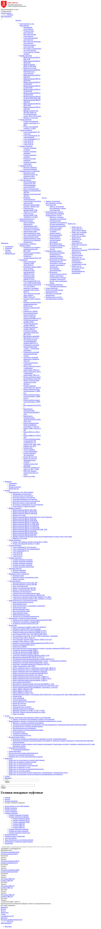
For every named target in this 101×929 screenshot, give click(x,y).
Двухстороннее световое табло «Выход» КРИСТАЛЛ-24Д (31, 295)
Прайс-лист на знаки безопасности (79, 236)
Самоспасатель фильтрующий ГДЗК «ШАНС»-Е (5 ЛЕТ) (30, 210)
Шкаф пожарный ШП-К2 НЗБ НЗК (24, 531)
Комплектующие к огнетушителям (29, 46)
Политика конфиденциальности (11, 919)
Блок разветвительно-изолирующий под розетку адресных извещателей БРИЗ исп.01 (32, 315)
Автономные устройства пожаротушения (28, 244)
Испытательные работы (54, 251)
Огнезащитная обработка (54, 284)
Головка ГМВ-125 (19, 825)
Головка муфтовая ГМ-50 (21, 818)
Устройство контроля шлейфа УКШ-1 (30, 321)
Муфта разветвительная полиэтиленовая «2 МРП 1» (31, 401)
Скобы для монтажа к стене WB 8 (30, 363)
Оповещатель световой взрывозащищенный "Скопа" (31, 353)
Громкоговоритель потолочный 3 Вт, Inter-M (32, 386)
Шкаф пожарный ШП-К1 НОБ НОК (25, 520)
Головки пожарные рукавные (29, 149)
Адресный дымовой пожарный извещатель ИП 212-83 (31, 332)
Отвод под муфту (29, 476)
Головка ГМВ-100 (19, 824)
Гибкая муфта (28, 448)
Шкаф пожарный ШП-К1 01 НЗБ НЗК (25, 522)
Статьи (90, 249)
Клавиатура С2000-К (30, 311)
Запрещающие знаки (30, 226)
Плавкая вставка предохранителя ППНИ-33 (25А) (29, 277)
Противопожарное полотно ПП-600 (29, 186)
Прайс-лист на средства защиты (77, 254)
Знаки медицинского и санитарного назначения (31, 228)
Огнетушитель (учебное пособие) (24, 506)
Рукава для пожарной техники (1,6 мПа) (30, 127)
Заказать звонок (6, 13)
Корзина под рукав (29, 68)
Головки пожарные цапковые (29, 156)
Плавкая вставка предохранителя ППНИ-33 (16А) (29, 272)
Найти (7, 782)
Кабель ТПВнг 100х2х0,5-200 (23, 689)
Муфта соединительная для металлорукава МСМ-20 (31, 382)
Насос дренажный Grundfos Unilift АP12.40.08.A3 (29, 263)
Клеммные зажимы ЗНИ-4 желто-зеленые (32, 267)
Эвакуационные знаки (31, 237)
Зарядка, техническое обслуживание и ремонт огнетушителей (54, 203)
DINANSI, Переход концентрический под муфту (30, 472)
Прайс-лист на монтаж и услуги (19, 767)
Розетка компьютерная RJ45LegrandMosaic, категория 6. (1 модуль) (31, 424)
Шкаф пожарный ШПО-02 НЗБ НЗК (29, 65)
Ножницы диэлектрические (29, 198)
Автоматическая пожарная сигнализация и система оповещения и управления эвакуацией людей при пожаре (58, 224)
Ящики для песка (29, 178)
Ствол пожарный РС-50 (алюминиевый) (31, 136)
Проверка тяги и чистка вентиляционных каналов (54, 298)
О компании (9, 246)
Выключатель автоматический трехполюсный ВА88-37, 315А (31, 411)
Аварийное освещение (57, 245)
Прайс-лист (72, 223)
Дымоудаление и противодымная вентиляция (55, 240)
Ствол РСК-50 (28, 144)
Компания (5, 243)
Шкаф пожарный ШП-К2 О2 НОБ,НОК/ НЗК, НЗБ (32, 97)
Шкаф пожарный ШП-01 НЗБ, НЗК (24, 510)
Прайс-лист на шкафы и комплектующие (79, 233)
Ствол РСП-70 (28, 142)
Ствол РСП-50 (28, 141)
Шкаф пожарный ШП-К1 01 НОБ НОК (32, 86)
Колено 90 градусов (30, 457)
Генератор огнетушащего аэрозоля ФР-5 (31, 253)
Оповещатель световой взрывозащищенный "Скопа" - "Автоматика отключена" (31, 347)
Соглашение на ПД (7, 916)
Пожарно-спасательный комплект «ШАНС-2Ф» (31, 205)
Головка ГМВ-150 (19, 827)
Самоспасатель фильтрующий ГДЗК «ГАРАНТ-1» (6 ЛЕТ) (30, 215)
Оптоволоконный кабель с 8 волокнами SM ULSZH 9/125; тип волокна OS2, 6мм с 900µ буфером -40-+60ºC (32, 442)
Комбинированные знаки (32, 238)
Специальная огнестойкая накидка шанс (32, 202)
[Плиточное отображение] (12, 850)
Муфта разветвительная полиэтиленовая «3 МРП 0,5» (31, 391)
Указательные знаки (30, 231)
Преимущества (10, 253)
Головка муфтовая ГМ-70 (21, 820)
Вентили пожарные (30, 167)
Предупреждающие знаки (32, 235)
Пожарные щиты (29, 173)
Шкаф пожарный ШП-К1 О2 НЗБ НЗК (32, 90)
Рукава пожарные (25, 119)
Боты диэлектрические (31, 189)
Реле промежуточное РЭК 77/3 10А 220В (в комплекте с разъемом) (32, 286)
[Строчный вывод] (13, 850)
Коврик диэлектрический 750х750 (24, 590)
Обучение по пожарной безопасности (54, 294)
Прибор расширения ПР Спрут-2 (24, 645)
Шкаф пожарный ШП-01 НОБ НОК (25, 512)
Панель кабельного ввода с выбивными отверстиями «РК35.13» (32, 373)
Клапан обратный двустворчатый (29, 454)
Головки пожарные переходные (29, 163)
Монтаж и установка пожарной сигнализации (58, 218)
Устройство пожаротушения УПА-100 (32, 257)
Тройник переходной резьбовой (23, 709)
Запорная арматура (26, 166)
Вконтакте (8, 926)
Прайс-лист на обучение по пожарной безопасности (79, 250)
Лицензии (8, 248)
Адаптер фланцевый (30, 451)
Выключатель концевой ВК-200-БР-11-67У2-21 (31, 337)
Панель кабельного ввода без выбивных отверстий (32, 378)
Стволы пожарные (26, 130)
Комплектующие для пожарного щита (30, 175)
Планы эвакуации (52, 288)
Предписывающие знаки (31, 233)
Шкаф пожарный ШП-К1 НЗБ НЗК (24, 519)
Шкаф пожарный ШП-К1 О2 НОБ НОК (32, 94)
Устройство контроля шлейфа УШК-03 (30, 328)
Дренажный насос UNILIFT (29, 461)
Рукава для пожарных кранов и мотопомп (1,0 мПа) (31, 123)
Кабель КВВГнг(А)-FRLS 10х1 (23, 693)
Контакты (96, 249)
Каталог (19, 20)
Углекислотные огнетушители (28, 31)
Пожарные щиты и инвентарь (30, 171)
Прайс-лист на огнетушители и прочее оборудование (79, 228)
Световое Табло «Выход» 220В (23, 641)
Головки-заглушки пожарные (29, 159)
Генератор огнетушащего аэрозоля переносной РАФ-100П (31, 249)
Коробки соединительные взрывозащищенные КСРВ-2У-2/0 (32, 304)
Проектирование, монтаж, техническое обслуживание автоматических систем (55, 213)
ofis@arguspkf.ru (6, 16)
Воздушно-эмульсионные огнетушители (32, 42)
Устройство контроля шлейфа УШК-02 (30, 324)
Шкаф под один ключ (30, 118)
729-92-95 (7, 15)
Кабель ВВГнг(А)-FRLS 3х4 (22, 691)
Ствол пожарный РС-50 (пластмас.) (25, 547)
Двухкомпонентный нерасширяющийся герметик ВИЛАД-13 (30, 341)
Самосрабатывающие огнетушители (30, 39)
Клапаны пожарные (30, 169)
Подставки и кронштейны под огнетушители (32, 49)
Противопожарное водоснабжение (56, 236)
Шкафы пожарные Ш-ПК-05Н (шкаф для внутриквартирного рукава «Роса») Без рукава (32, 113)
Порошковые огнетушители (28, 28)
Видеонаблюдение (56, 244)
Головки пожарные (26, 146)
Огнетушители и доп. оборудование (27, 24)
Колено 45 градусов (30, 458)
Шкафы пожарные (26, 55)
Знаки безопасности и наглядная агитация (27, 220)
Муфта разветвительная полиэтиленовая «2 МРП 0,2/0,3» (31, 396)
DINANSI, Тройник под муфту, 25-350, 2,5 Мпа (31, 468)
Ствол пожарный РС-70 (31, 139)
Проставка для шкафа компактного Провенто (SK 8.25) (31, 359)
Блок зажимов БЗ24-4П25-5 (22, 682)
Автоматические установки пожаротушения (55, 231)
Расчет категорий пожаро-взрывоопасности (54, 291)
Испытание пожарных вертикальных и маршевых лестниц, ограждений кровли (57, 255)
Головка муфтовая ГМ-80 (21, 822)
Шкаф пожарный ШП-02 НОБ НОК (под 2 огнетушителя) (31, 71)
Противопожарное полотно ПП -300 (29, 182)
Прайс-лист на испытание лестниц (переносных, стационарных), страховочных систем (79, 260)
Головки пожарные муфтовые (29, 152)
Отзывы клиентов (8, 251)
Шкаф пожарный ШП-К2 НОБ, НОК (25, 533)
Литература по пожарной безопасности (32, 241)
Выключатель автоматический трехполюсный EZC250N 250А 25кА (32, 418)
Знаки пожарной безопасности (29, 223)
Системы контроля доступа (22, 735)
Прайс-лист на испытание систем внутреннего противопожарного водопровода (78, 269)
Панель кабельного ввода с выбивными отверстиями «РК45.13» (32, 368)
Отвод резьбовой (29, 449)
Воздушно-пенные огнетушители (29, 35)
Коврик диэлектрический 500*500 (24, 588)
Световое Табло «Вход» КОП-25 (24, 638)
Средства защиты (25, 180)
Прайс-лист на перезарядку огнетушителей (77, 241)
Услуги (44, 198)
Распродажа (24, 260)
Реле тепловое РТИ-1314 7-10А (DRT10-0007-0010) (32, 282)
